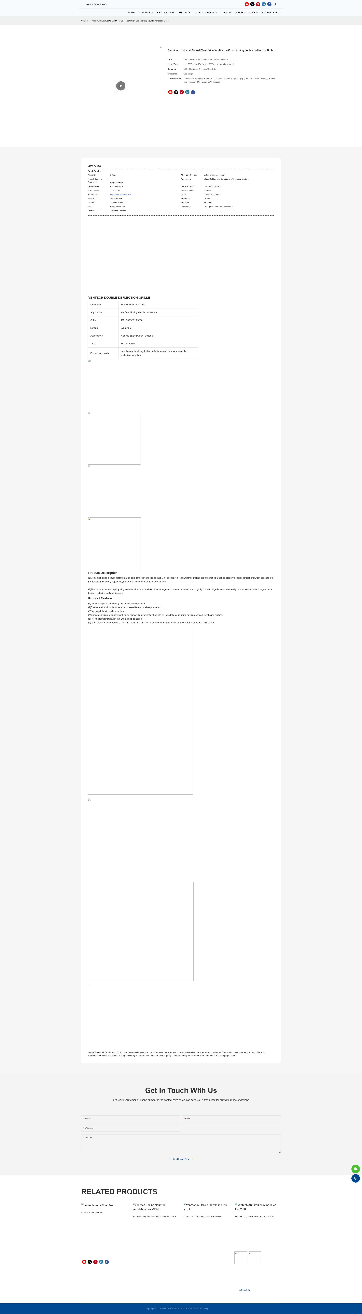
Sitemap (212, 1308)
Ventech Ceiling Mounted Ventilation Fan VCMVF (154, 1216)
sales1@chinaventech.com (183, 1277)
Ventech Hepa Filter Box (92, 1213)
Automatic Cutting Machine (246, 1275)
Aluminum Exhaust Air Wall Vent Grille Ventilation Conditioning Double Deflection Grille (130, 21)
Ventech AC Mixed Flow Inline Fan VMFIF (202, 1216)
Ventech (85, 21)
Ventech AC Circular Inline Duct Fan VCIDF (254, 1216)
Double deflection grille (120, 194)
